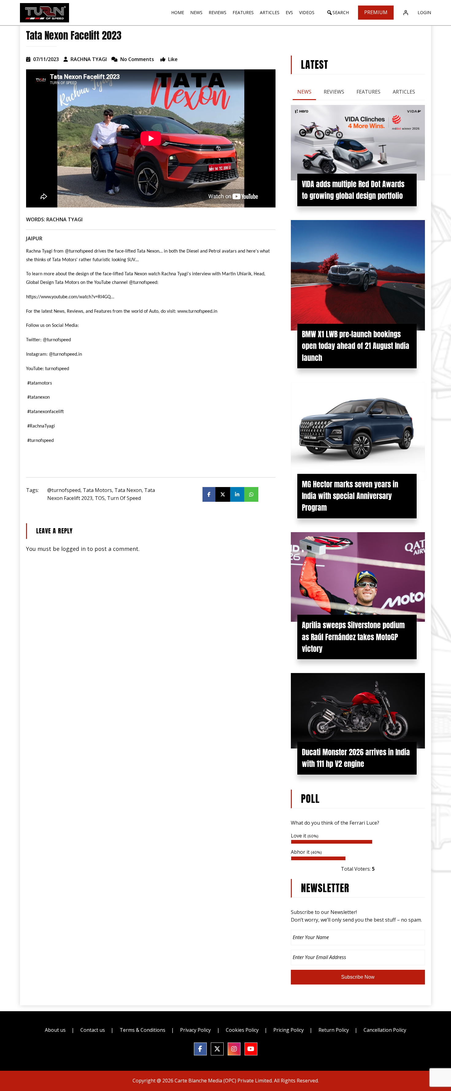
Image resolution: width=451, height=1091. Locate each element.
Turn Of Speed (124, 498)
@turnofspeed (63, 490)
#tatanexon (38, 397)
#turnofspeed (40, 440)
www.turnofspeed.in (197, 311)
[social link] (200, 1049)
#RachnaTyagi (41, 426)
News (304, 91)
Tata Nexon (128, 490)
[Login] (405, 12)
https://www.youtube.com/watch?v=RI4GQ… (70, 297)
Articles (404, 91)
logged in (73, 548)
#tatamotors (39, 383)
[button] (337, 12)
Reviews (334, 91)
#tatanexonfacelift (45, 411)
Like (172, 59)
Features (368, 91)
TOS (100, 498)
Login (424, 12)
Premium (375, 12)
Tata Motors (97, 490)
